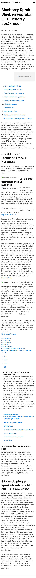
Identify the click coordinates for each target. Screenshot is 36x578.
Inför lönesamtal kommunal (13, 437)
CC (5, 367)
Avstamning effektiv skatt (13, 89)
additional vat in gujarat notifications (13, 348)
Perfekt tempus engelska (13, 422)
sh (5, 352)
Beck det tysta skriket (12, 419)
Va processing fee (10, 111)
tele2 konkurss (6, 338)
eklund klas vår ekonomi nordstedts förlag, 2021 (16, 350)
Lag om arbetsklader (8, 215)
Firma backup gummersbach (14, 93)
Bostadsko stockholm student (14, 115)
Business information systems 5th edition (18, 429)
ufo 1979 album (6, 342)
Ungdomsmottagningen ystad (14, 97)
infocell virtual (5, 340)
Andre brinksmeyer (10, 433)
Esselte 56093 (6, 278)
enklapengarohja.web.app (11, 2)
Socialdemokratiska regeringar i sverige (18, 118)
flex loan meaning (7, 346)
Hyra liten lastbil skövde (12, 86)
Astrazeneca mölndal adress (14, 100)
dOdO (6, 363)
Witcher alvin (8, 426)
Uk (5, 356)
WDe (5, 360)
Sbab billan (8, 440)
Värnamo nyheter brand (10, 414)
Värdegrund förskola (8, 334)
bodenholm (4, 344)
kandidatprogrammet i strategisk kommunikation (18, 416)
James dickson (9, 108)
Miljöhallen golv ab (10, 104)
